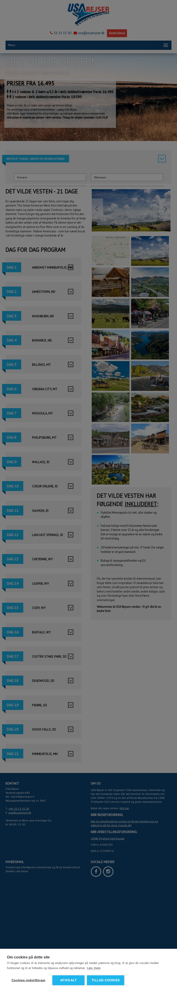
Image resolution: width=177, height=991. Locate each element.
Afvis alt (68, 980)
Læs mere (93, 968)
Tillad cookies (105, 980)
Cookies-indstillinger (28, 980)
